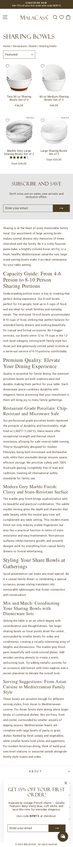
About (35, 771)
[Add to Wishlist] (7, 66)
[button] (18, 157)
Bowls (33, 46)
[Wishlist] (61, 17)
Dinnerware (20, 46)
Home (6, 46)
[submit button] (57, 828)
